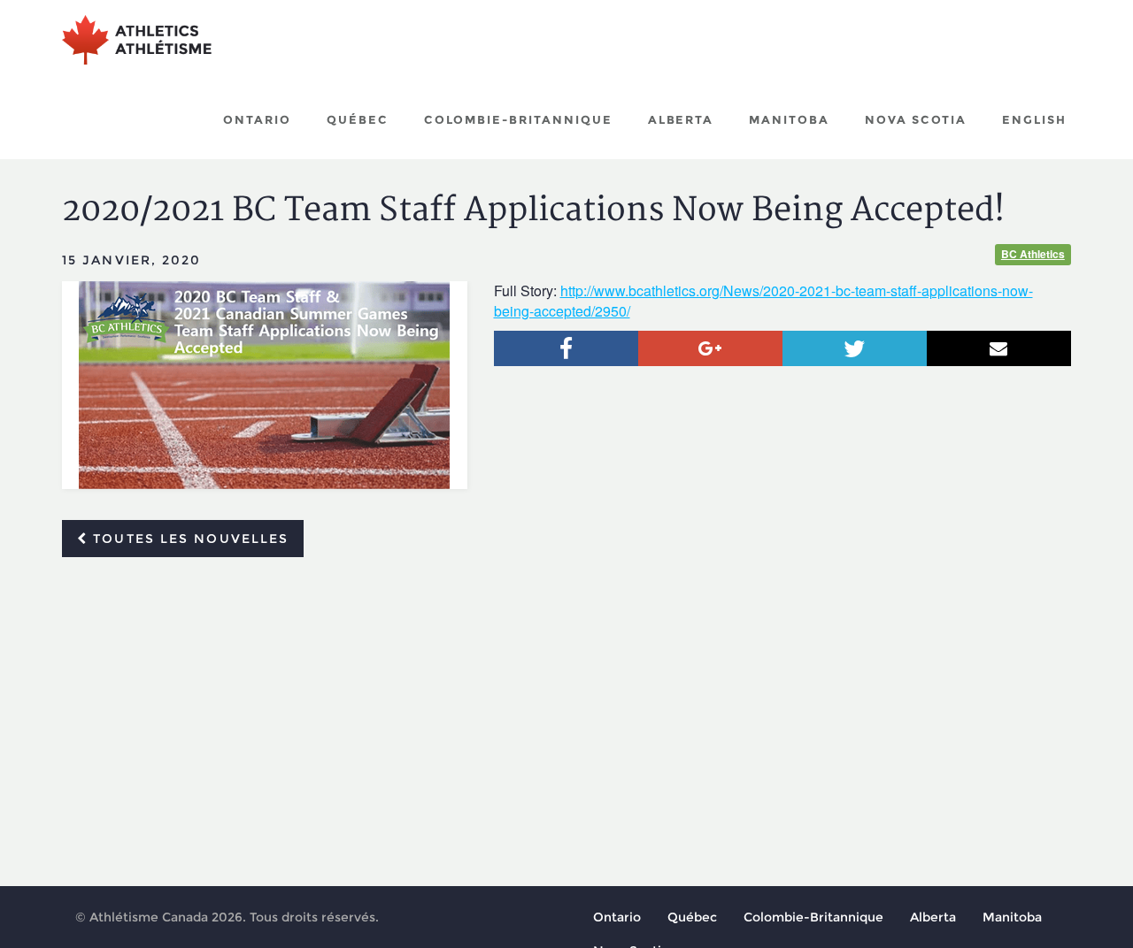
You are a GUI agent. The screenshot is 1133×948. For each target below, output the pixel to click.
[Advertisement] (566, 703)
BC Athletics (1033, 254)
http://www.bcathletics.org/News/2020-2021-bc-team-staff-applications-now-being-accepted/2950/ (763, 300)
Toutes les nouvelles (188, 539)
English (1034, 119)
